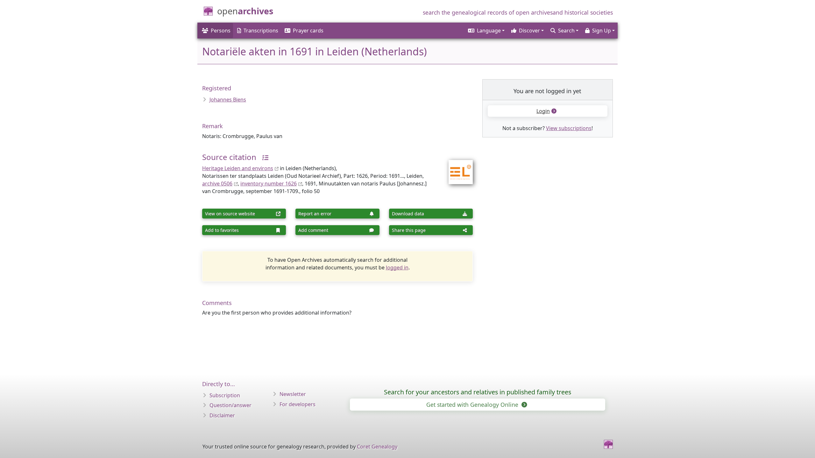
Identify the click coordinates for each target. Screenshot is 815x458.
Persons (220, 30)
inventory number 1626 (268, 183)
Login (543, 111)
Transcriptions (261, 30)
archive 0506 (217, 183)
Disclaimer (222, 415)
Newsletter (293, 394)
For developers (297, 404)
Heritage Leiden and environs (237, 168)
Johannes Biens (227, 99)
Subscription (224, 395)
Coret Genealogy (377, 446)
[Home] (608, 444)
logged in (397, 267)
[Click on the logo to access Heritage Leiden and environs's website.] (457, 167)
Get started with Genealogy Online (473, 404)
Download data (408, 214)
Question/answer (230, 405)
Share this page (409, 230)
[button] (485, 30)
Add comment (313, 230)
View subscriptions (569, 128)
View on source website (230, 214)
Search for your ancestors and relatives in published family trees (477, 392)
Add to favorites (222, 230)
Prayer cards (308, 30)
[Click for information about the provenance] (263, 157)
